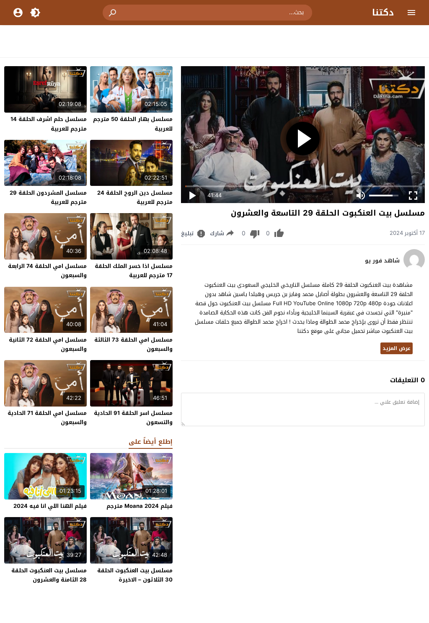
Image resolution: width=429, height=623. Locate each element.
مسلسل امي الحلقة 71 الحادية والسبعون (47, 417)
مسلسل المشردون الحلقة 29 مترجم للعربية (48, 197)
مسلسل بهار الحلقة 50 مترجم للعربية (133, 124)
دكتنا (383, 12)
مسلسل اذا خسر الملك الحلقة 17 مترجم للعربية (134, 271)
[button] (113, 13)
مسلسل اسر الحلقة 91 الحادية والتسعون (133, 417)
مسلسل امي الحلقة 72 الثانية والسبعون (48, 344)
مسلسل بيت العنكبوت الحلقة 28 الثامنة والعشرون (49, 575)
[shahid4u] (414, 268)
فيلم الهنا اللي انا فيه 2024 (50, 506)
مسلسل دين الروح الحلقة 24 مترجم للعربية (135, 197)
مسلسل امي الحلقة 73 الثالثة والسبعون (133, 344)
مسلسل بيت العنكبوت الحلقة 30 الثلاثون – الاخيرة (135, 575)
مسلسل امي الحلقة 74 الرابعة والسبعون (47, 271)
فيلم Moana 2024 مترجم (139, 506)
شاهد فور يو (382, 261)
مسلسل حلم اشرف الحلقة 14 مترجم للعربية (48, 124)
